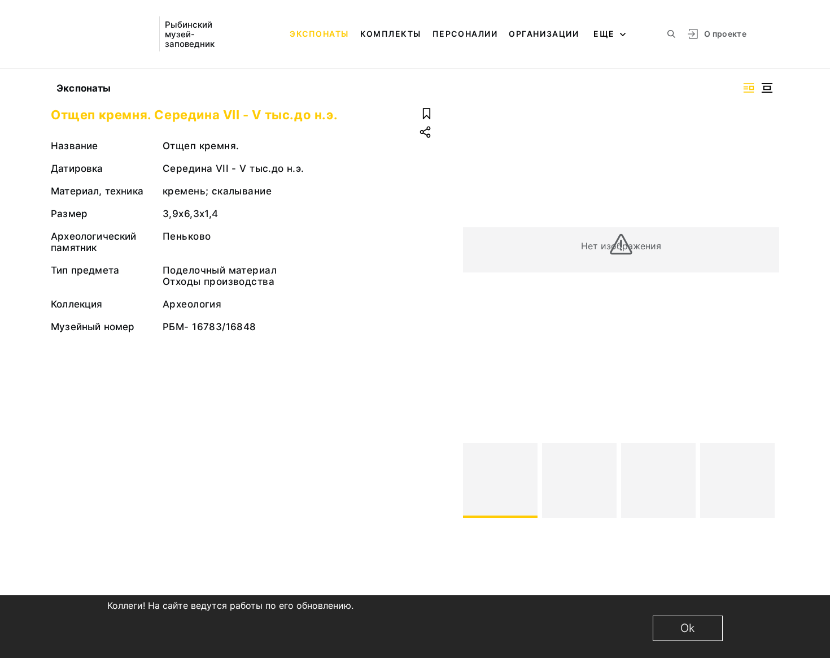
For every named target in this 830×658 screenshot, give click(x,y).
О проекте (725, 33)
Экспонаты (319, 33)
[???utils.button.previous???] (476, 480)
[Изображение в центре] (767, 87)
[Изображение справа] (749, 87)
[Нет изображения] (500, 480)
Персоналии (465, 33)
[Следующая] (765, 480)
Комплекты (390, 33)
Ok (687, 628)
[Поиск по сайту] (671, 34)
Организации (544, 33)
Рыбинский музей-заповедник (190, 34)
